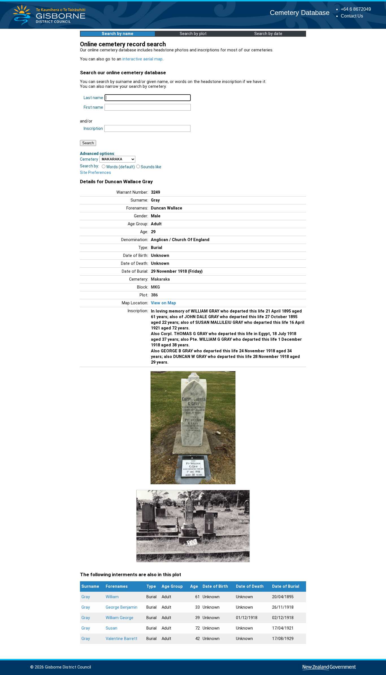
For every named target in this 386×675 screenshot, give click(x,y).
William (112, 597)
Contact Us (352, 16)
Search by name (117, 33)
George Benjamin (121, 607)
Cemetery (89, 159)
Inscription (93, 128)
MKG (155, 287)
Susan (111, 628)
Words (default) (120, 167)
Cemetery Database (299, 12)
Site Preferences (95, 172)
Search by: (89, 166)
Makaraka (160, 279)
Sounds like (151, 167)
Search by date (268, 33)
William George (119, 617)
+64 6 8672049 (356, 9)
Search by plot (193, 33)
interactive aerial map (142, 59)
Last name (93, 97)
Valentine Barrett (121, 638)
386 (154, 295)
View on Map (163, 303)
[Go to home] (50, 25)
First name (93, 107)
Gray (85, 597)
